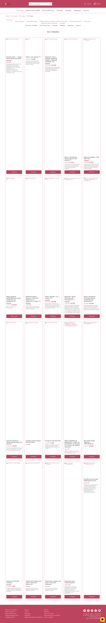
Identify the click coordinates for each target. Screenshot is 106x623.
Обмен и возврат (48, 617)
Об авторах (60, 10)
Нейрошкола (77, 10)
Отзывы (46, 609)
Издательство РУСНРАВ (33, 10)
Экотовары (62, 23)
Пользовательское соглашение (52, 615)
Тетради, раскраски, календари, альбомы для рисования (53, 21)
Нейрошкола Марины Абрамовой (49, 23)
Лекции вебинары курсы (76, 21)
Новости (27, 609)
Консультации (87, 21)
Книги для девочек (19, 21)
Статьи (26, 611)
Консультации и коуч (48, 10)
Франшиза (27, 615)
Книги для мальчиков (32, 21)
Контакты (86, 10)
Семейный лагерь (10, 617)
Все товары (20, 10)
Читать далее (14, 316)
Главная (7, 16)
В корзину (14, 172)
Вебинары (68, 10)
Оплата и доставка (49, 613)
